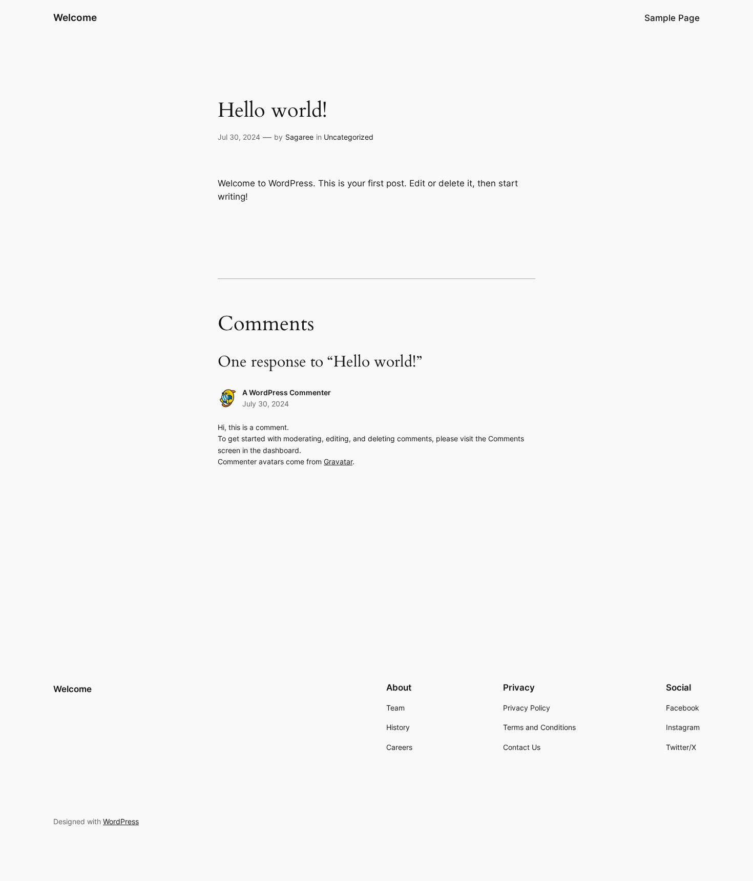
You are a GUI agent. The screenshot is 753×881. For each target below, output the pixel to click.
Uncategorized (348, 137)
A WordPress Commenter (286, 392)
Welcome (75, 17)
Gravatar (338, 461)
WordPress (121, 821)
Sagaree (299, 137)
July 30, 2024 (265, 403)
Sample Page (672, 18)
